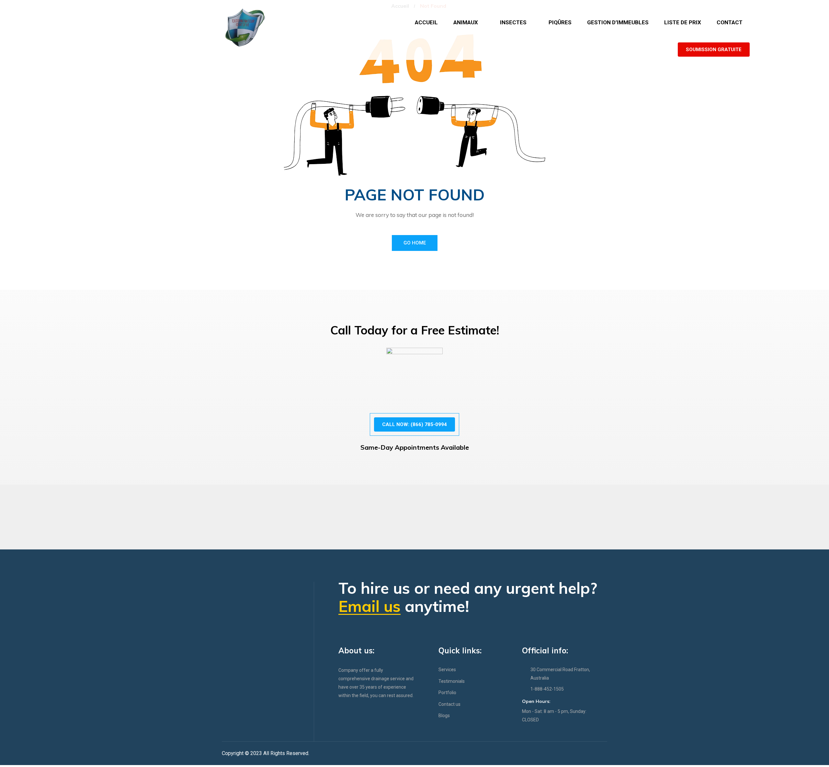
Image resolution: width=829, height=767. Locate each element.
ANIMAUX (465, 22)
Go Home (414, 243)
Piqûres (560, 22)
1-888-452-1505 (547, 689)
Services (447, 669)
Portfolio (447, 692)
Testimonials (451, 681)
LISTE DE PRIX (682, 22)
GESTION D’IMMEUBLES (618, 22)
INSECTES (513, 22)
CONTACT (730, 22)
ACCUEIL (426, 22)
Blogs (444, 715)
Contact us (449, 704)
